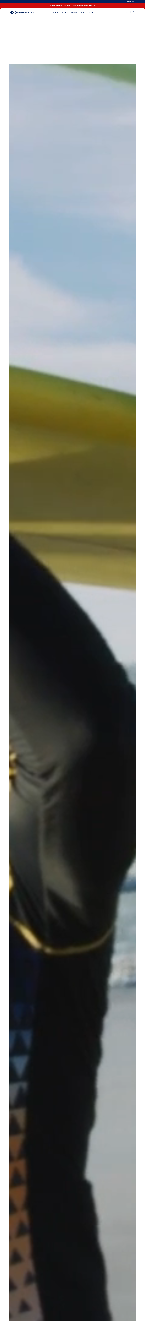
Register (128, 1)
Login (133, 1)
